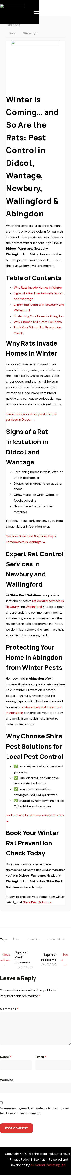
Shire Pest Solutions (37, 902)
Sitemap (39, 1159)
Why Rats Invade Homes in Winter (38, 287)
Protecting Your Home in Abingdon (39, 316)
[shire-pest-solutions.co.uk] (12, 7)
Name (5, 1057)
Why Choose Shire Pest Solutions (38, 322)
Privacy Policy (20, 1159)
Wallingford (34, 607)
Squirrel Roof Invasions (22, 957)
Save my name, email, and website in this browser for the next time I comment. (34, 1111)
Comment (9, 1009)
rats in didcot (55, 939)
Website (6, 1080)
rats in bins (33, 939)
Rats (12, 33)
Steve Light (30, 33)
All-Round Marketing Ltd (48, 1165)
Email (41, 1057)
